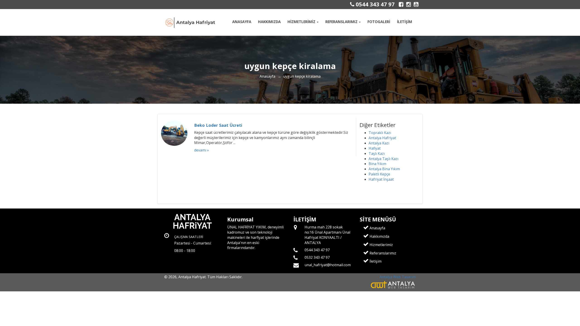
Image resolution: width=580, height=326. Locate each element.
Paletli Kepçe (379, 174)
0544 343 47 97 (374, 4)
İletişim (404, 21)
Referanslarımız (382, 253)
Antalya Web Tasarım (397, 276)
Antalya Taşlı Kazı (383, 158)
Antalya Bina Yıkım (384, 168)
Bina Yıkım (377, 163)
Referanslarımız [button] (341, 21)
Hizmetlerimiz (381, 244)
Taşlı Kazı (377, 153)
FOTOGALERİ (378, 21)
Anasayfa (241, 21)
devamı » (201, 150)
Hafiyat (375, 148)
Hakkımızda (269, 21)
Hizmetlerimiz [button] (302, 21)
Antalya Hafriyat (382, 137)
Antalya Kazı (379, 143)
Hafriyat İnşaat (381, 179)
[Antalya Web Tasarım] (393, 284)
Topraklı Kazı (380, 132)
